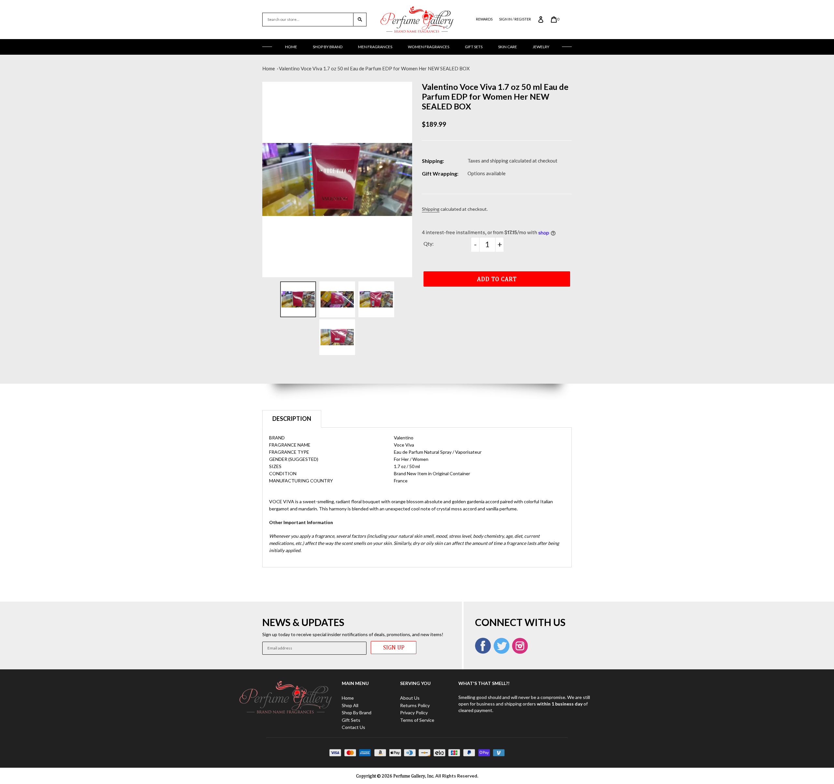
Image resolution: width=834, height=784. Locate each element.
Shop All (350, 705)
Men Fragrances (375, 46)
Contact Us (353, 727)
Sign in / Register (515, 19)
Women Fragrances (428, 46)
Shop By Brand (327, 46)
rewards (484, 19)
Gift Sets (473, 46)
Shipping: (433, 161)
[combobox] (308, 19)
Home (291, 46)
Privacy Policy (414, 712)
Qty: (429, 243)
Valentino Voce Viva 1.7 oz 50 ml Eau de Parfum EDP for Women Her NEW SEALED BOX (374, 68)
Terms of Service (417, 720)
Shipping (430, 209)
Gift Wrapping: (440, 173)
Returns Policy (415, 705)
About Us (410, 698)
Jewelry (541, 46)
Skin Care (507, 46)
